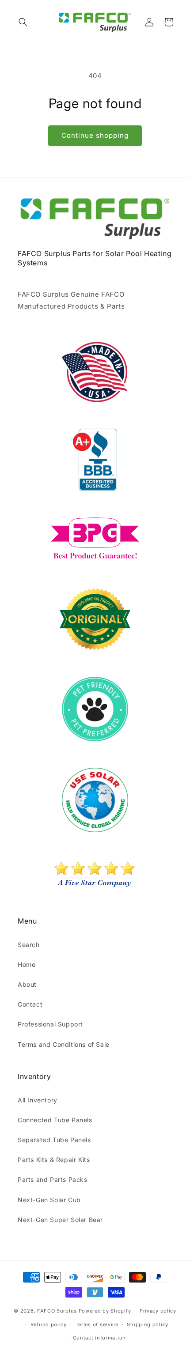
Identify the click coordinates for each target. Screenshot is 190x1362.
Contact (30, 1004)
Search (29, 944)
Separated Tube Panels (54, 1139)
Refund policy (48, 1324)
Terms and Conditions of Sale (64, 1044)
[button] (23, 22)
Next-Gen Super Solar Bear (60, 1219)
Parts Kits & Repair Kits (54, 1159)
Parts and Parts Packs (52, 1179)
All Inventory (37, 1100)
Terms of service (97, 1324)
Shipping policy (147, 1324)
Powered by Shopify (105, 1311)
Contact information (99, 1338)
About (27, 984)
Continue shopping (95, 135)
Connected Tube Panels (55, 1120)
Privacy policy (158, 1311)
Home (26, 964)
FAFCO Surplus (57, 1311)
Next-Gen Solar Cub (49, 1200)
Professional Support (50, 1024)
